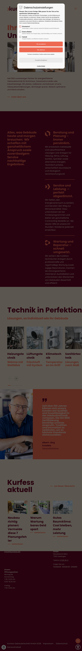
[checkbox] (20, 26)
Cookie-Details (41, 66)
